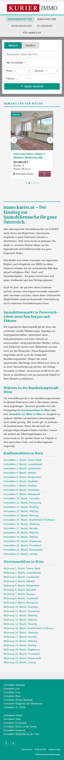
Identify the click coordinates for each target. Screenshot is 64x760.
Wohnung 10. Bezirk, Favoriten (21, 606)
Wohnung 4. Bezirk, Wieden (19, 581)
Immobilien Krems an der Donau (20, 726)
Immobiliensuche (20, 19)
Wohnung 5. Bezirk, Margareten (21, 585)
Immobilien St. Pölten (15, 707)
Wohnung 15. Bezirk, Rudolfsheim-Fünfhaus (28, 628)
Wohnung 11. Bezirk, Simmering (22, 611)
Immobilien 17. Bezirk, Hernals (21, 528)
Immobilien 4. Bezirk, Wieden (20, 472)
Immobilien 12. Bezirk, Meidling (21, 506)
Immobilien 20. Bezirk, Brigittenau (22, 541)
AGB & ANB (40, 749)
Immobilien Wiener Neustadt (18, 700)
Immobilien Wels (12, 696)
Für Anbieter (32, 32)
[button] (14, 140)
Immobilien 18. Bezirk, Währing (21, 532)
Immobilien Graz (12, 692)
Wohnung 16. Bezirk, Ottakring (21, 632)
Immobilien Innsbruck (15, 730)
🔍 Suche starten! (32, 86)
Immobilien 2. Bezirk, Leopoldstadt (23, 464)
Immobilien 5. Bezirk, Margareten (22, 477)
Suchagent (45, 26)
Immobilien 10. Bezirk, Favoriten (22, 498)
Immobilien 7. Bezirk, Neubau (20, 485)
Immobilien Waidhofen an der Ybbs (21, 734)
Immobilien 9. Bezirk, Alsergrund (22, 494)
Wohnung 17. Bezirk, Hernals (20, 636)
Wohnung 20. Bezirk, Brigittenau (22, 649)
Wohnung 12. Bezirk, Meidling (20, 615)
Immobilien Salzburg (14, 685)
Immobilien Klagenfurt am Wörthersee (23, 703)
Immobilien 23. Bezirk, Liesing (20, 554)
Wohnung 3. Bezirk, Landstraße (21, 576)
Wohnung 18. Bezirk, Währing (20, 641)
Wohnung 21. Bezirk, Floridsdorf (22, 653)
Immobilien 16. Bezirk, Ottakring (21, 524)
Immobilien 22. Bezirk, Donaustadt (23, 549)
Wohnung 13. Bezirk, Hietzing (20, 619)
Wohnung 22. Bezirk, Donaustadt (22, 658)
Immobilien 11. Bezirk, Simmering (22, 502)
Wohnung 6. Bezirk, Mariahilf (20, 589)
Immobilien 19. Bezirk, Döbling (21, 536)
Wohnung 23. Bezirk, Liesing (20, 662)
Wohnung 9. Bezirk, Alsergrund (21, 602)
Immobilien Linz (12, 688)
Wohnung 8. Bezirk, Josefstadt (21, 598)
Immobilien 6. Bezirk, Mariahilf (20, 481)
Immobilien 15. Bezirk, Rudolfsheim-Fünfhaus (29, 519)
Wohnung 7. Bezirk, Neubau (19, 594)
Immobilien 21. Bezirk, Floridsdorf (22, 545)
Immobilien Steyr (12, 719)
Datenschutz (54, 749)
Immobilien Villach (13, 715)
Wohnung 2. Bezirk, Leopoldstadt (22, 572)
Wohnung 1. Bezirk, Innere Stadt (22, 568)
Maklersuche (46, 19)
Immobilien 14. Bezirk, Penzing (21, 515)
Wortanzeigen (21, 26)
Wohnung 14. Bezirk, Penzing (20, 623)
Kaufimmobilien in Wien (36, 410)
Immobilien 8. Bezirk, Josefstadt (21, 489)
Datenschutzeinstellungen (47, 754)
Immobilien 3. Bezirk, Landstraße (22, 468)
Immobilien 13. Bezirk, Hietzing (21, 511)
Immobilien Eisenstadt (15, 723)
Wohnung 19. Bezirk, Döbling (20, 645)
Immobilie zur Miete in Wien (25, 414)
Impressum (27, 749)
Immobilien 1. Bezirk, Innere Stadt (23, 459)
